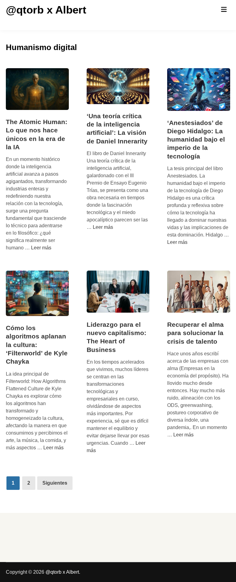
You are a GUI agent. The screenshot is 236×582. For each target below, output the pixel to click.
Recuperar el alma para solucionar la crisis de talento (195, 333)
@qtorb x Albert (46, 10)
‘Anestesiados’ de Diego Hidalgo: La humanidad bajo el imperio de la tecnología (196, 139)
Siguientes (54, 483)
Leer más (41, 247)
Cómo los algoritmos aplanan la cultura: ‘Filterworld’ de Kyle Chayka (37, 344)
